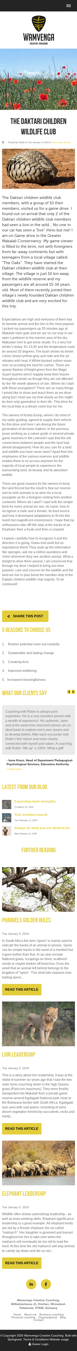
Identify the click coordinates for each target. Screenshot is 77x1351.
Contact (38, 1320)
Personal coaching (23, 1317)
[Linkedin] (31, 1284)
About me (30, 1314)
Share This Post (27, 616)
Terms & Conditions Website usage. (46, 1339)
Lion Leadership (18, 1054)
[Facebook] (46, 1284)
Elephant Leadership (24, 1194)
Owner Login (39, 1344)
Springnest (15, 1339)
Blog (63, 1317)
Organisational (47, 1317)
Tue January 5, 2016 (15, 933)
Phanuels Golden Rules (26, 920)
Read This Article (21, 989)
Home (17, 1314)
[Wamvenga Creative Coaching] (38, 29)
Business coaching (51, 1314)
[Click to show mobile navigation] (70, 5)
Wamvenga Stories (61, 142)
